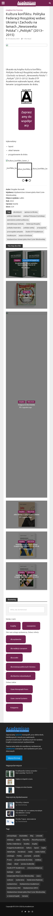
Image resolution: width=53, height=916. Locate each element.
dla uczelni (14, 658)
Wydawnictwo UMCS (30, 888)
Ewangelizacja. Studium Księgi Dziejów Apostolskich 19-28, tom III (26, 545)
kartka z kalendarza (14, 844)
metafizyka (11, 852)
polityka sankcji (29, 228)
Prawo (9, 860)
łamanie (25, 896)
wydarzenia (20, 880)
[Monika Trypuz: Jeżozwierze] (10, 822)
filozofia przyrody (38, 840)
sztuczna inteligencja (34, 868)
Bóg (31, 836)
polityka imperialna (14, 228)
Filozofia (26, 840)
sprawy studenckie (27, 864)
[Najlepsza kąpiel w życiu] (10, 782)
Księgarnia (14, 708)
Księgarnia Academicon (15, 848)
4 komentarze (22, 815)
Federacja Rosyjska (33, 224)
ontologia (10, 856)
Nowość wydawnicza (30, 260)
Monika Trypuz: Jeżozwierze (26, 819)
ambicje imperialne (14, 216)
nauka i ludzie (40, 852)
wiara (38, 876)
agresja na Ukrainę (31, 212)
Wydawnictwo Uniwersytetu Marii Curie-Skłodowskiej (26, 239)
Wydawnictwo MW (13, 888)
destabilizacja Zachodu (15, 224)
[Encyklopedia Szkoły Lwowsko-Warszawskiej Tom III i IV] (10, 774)
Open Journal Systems (18, 698)
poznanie (27, 856)
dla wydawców (15, 639)
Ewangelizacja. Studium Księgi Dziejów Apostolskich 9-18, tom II (26, 576)
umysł (18, 872)
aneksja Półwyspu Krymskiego (34, 216)
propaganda (41, 228)
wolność (10, 880)
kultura (28, 848)
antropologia (12, 836)
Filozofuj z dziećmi (22, 802)
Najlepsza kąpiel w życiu (26, 295)
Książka (9, 10)
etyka (18, 840)
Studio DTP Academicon (34, 231)
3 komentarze (22, 821)
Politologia (18, 10)
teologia (10, 872)
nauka (30, 852)
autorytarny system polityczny (18, 220)
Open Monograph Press (19, 689)
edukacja (10, 840)
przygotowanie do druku (23, 860)
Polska (19, 856)
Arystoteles (23, 836)
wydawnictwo (12, 884)
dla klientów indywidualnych (20, 676)
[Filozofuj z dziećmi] (10, 805)
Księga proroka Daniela (26, 405)
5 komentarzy (22, 805)
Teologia (30, 402)
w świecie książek (13, 896)
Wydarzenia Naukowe (35, 880)
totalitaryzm (11, 235)
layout (36, 848)
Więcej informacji (14, 758)
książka (34, 844)
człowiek (39, 836)
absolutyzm (17, 212)
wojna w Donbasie (25, 235)
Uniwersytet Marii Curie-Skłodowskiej (20, 876)
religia (9, 864)
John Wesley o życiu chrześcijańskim (26, 514)
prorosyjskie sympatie (15, 231)
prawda (36, 856)
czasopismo (31, 626)
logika (44, 848)
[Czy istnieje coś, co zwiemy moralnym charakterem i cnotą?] (10, 813)
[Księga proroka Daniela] (10, 790)
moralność (21, 852)
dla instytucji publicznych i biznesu (22, 667)
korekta (26, 844)
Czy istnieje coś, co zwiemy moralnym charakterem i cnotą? (29, 812)
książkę (13, 626)
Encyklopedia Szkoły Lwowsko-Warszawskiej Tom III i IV (26, 264)
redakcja (38, 860)
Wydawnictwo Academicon (29, 884)
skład (16, 864)
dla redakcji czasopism (18, 648)
